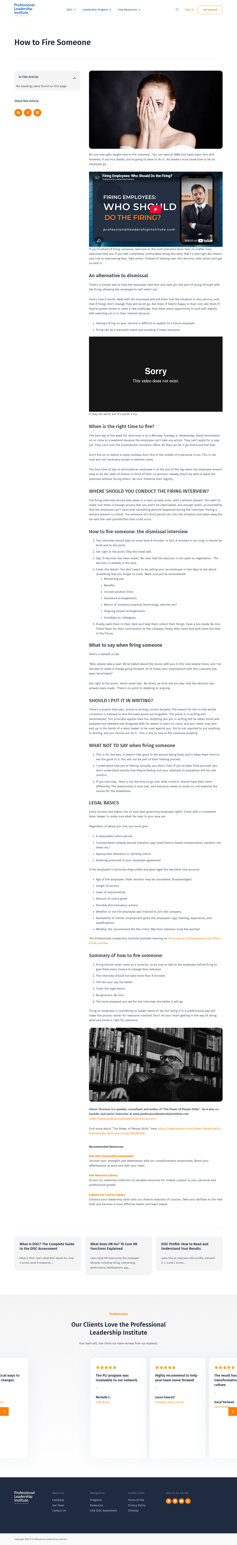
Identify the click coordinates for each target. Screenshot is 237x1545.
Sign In (189, 9)
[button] (177, 9)
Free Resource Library (103, 1175)
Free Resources (127, 9)
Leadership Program (95, 9)
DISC (69, 9)
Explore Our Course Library (107, 1195)
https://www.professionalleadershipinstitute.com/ (122, 1119)
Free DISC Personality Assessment (111, 1156)
